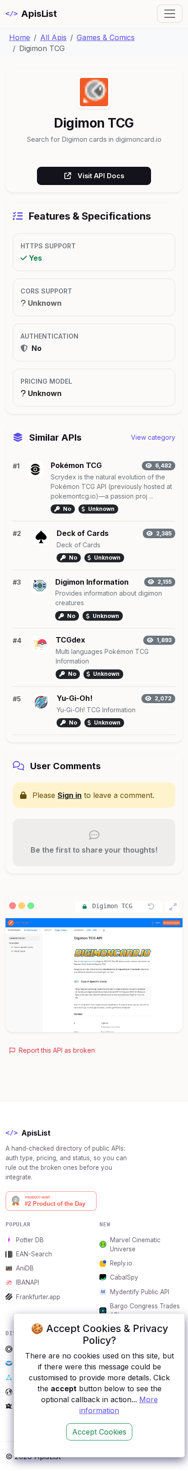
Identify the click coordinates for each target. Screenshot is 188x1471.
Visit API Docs (101, 176)
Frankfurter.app (38, 1297)
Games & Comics (106, 37)
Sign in (69, 795)
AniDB (25, 1268)
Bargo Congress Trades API (145, 1310)
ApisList (31, 13)
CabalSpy (124, 1277)
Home (19, 37)
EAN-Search (34, 1254)
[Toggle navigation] (170, 14)
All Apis (53, 37)
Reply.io (121, 1263)
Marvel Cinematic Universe (135, 1244)
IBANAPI (27, 1282)
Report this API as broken (56, 1050)
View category (153, 437)
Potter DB (30, 1240)
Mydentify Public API (139, 1292)
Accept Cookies (99, 1431)
